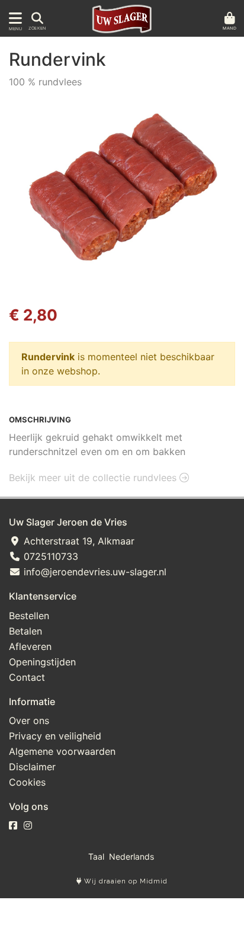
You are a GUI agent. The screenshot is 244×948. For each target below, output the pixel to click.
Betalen (25, 631)
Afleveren (30, 646)
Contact (27, 677)
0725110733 (49, 556)
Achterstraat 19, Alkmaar (77, 541)
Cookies (27, 782)
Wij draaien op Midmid (125, 881)
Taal (96, 856)
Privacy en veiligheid (55, 736)
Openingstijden (42, 662)
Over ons (29, 720)
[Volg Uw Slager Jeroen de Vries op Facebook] (13, 825)
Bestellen (29, 616)
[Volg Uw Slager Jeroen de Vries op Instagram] (28, 825)
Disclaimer (32, 767)
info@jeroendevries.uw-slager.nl (93, 572)
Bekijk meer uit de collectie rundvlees (94, 477)
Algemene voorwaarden (62, 751)
